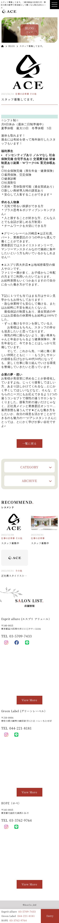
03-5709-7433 (27, 911)
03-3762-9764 (18, 920)
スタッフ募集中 (10, 543)
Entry (50, 916)
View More (29, 700)
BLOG (11, 46)
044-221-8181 (26, 916)
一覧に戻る (29, 443)
